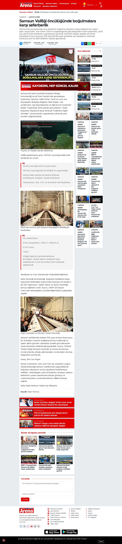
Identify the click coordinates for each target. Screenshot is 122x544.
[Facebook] (20, 526)
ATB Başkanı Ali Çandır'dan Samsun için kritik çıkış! (82, 213)
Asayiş (73, 3)
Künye (90, 511)
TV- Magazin (92, 517)
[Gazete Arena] (26, 4)
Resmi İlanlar (39, 3)
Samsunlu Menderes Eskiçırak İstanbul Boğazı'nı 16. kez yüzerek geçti (82, 240)
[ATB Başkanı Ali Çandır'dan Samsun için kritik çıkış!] (82, 199)
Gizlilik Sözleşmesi (94, 509)
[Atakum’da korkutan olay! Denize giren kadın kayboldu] (65, 440)
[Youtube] (31, 526)
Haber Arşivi (54, 524)
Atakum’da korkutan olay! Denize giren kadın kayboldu (64, 447)
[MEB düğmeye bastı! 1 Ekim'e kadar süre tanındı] (96, 224)
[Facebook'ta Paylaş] (82, 43)
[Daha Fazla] (93, 43)
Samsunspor (64, 3)
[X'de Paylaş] (85, 43)
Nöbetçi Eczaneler (56, 509)
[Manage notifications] (3, 540)
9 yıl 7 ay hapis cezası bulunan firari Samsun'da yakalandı (58, 12)
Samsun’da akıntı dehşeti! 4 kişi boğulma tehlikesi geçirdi (96, 108)
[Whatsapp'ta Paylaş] (89, 43)
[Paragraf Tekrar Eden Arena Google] (55, 86)
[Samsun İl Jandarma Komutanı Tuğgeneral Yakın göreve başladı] (29, 440)
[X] (24, 526)
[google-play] (69, 532)
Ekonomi (37, 6)
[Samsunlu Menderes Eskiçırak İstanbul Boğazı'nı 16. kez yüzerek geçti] (82, 224)
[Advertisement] (11, 45)
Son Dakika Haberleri (57, 521)
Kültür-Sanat (75, 515)
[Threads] (38, 526)
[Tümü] (100, 51)
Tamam (101, 541)
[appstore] (52, 532)
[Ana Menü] (100, 6)
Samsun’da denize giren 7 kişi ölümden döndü (46, 447)
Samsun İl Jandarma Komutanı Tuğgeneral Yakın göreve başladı (96, 60)
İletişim (73, 511)
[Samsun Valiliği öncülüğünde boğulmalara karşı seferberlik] (46, 64)
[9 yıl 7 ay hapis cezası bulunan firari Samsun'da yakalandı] (96, 199)
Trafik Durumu (55, 515)
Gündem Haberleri (50, 6)
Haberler (22, 17)
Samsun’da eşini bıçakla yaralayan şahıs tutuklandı (45, 467)
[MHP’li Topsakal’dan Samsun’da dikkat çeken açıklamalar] (29, 459)
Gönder (25, 499)
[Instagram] (28, 526)
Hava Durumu (54, 511)
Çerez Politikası (76, 509)
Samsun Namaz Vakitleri (58, 513)
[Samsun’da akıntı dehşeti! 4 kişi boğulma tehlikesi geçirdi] (65, 459)
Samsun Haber (51, 3)
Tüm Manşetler (55, 519)
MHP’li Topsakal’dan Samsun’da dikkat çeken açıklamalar (29, 467)
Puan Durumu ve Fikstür (58, 517)
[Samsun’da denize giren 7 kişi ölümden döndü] (47, 440)
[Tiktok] (35, 526)
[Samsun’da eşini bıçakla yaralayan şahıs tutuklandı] (47, 459)
